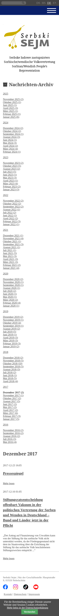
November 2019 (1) (13, 320)
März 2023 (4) (10, 183)
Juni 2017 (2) (10, 404)
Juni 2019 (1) (10, 334)
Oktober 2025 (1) (12, 102)
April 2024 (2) (10, 145)
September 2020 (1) (13, 285)
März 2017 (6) (10, 413)
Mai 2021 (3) (10, 256)
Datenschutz (20, 594)
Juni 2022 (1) (10, 215)
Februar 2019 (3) (11, 343)
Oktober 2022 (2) (12, 203)
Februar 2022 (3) (11, 221)
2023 (5, 157)
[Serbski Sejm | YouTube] (35, 588)
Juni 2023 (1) (10, 174)
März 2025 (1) (10, 111)
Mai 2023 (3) (10, 177)
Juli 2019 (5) (9, 331)
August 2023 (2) (11, 168)
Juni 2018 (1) (10, 375)
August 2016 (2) (11, 436)
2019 (5, 311)
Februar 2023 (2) (11, 186)
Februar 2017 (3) (11, 416)
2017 (5, 386)
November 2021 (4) (13, 238)
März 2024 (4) (10, 148)
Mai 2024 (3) (10, 143)
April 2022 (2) (10, 218)
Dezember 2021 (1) (13, 235)
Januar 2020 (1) (11, 305)
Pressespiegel (13, 473)
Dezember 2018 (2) (13, 357)
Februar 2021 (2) (11, 265)
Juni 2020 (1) (10, 294)
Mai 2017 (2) (10, 407)
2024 (5, 122)
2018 (5, 352)
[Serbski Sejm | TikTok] (25, 588)
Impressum (34, 594)
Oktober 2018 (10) (12, 363)
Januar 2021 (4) (11, 268)
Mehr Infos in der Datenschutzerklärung (27, 607)
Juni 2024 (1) (10, 140)
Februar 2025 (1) (11, 114)
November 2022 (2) (13, 200)
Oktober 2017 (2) (12, 398)
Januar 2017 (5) (11, 419)
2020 (5, 273)
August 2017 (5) (11, 401)
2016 (5, 424)
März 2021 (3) (10, 262)
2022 (5, 195)
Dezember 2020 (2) (13, 279)
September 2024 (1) (13, 134)
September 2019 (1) (13, 325)
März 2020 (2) (10, 299)
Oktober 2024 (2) (12, 131)
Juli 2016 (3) (9, 439)
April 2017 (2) (10, 410)
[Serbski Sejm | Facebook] (5, 588)
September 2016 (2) (13, 433)
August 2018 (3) (11, 369)
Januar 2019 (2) (11, 346)
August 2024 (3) (11, 137)
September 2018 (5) (13, 366)
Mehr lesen (8, 483)
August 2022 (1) (11, 209)
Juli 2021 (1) (9, 250)
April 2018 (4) (10, 381)
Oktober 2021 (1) (12, 241)
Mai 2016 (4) (10, 442)
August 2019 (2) (11, 328)
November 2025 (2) (13, 99)
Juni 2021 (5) (10, 253)
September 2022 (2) (13, 206)
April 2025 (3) (10, 108)
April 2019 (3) (10, 337)
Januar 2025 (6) (11, 117)
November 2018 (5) (13, 360)
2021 (5, 230)
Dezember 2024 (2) (13, 128)
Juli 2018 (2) (9, 372)
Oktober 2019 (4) (12, 322)
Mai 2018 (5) (10, 378)
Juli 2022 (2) (9, 212)
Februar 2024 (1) (11, 151)
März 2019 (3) (10, 340)
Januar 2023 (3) (11, 189)
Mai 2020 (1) (10, 297)
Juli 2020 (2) (9, 291)
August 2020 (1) (11, 288)
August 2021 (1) (11, 247)
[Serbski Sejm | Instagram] (15, 588)
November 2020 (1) (13, 282)
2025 (5, 93)
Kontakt (8, 594)
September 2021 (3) (13, 244)
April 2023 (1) (10, 180)
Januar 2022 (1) (11, 224)
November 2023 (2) (13, 163)
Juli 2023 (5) (9, 171)
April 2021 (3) (10, 259)
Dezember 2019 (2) (13, 317)
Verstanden (29, 612)
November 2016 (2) (13, 430)
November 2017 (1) (13, 395)
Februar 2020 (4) (11, 302)
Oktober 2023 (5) (12, 166)
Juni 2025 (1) (10, 105)
